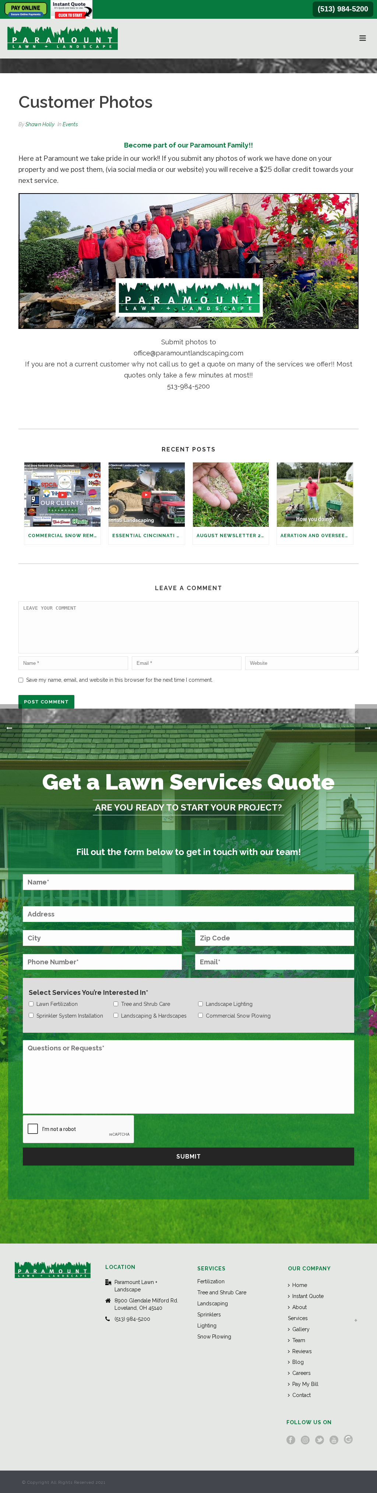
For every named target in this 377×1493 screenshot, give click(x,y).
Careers (301, 1373)
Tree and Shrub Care (221, 1292)
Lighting (206, 1326)
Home (299, 1285)
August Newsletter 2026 (233, 535)
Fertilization (211, 1281)
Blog (298, 1362)
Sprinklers (209, 1315)
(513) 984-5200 (343, 9)
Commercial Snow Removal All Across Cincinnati (64, 535)
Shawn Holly (39, 124)
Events (70, 124)
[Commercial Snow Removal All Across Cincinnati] (62, 494)
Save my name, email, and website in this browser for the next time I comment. (119, 680)
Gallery (301, 1329)
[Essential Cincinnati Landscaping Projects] (147, 494)
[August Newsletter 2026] (231, 494)
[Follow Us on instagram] (305, 1440)
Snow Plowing (214, 1337)
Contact (301, 1395)
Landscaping (212, 1303)
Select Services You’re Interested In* (88, 992)
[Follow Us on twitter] (319, 1440)
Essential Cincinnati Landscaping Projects (148, 535)
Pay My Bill (305, 1384)
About (299, 1307)
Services (298, 1318)
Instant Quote (308, 1296)
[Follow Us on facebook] (290, 1440)
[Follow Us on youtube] (334, 1440)
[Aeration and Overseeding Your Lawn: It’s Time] (315, 494)
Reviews (302, 1351)
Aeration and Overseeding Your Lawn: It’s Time (317, 535)
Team (298, 1340)
